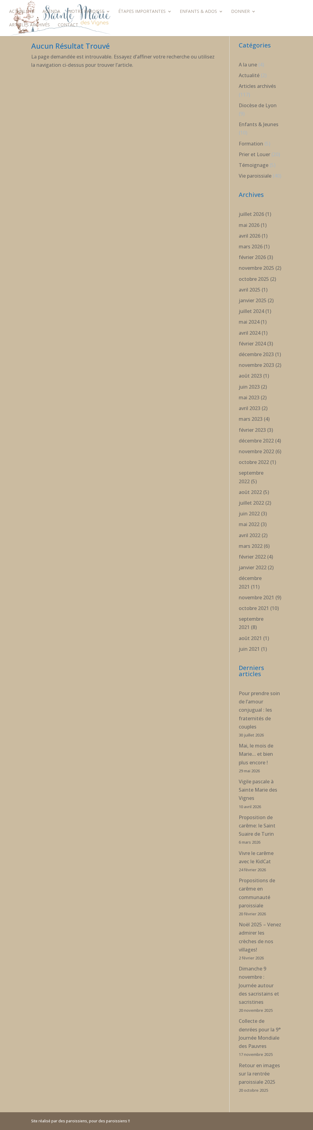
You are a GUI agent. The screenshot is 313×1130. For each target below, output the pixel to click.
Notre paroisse (86, 11)
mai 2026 (249, 225)
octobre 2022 (254, 462)
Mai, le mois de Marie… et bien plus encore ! (256, 754)
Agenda (51, 11)
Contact (68, 25)
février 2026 (252, 257)
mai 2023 (249, 397)
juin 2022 (249, 513)
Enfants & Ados (198, 11)
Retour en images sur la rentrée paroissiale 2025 (259, 1073)
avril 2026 (249, 235)
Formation (251, 143)
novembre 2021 (256, 597)
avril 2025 (249, 289)
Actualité (249, 75)
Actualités (22, 11)
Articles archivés (29, 25)
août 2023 (250, 375)
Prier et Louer (254, 154)
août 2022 (250, 492)
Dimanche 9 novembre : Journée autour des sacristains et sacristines (259, 985)
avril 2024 (249, 333)
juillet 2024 (251, 311)
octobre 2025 (254, 279)
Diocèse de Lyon (258, 105)
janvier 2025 (253, 300)
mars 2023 (251, 419)
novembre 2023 (256, 365)
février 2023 (252, 430)
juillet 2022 (251, 502)
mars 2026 (251, 246)
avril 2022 (249, 535)
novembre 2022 (256, 451)
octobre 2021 (254, 608)
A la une (248, 64)
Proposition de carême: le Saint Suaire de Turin (257, 825)
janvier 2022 (253, 567)
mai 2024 (249, 321)
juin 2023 (249, 386)
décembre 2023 (256, 354)
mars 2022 (251, 546)
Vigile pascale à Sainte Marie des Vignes (258, 789)
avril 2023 (249, 408)
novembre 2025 (256, 268)
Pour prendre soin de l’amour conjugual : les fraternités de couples (259, 710)
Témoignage (253, 165)
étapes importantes (142, 11)
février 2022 (252, 556)
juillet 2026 (251, 214)
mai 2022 (249, 524)
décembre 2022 (256, 440)
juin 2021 (249, 649)
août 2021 (250, 638)
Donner (240, 11)
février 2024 (252, 343)
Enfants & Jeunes (258, 124)
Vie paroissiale (255, 175)
